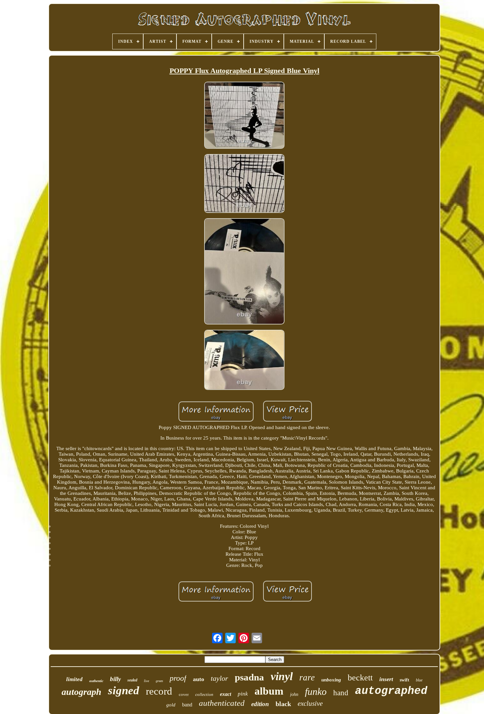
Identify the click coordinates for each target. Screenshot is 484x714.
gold (170, 704)
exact (225, 694)
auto (198, 679)
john (294, 694)
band (187, 704)
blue (419, 680)
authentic (96, 681)
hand (340, 693)
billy (115, 679)
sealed (132, 680)
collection (204, 694)
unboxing (331, 679)
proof (178, 678)
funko (316, 691)
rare (307, 677)
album (269, 691)
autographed (391, 691)
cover (184, 694)
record (159, 691)
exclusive (310, 703)
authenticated (222, 703)
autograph (81, 692)
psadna (249, 677)
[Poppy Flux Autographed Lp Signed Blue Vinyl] (244, 116)
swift (404, 679)
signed (123, 690)
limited (74, 679)
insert (386, 679)
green (159, 681)
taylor (219, 678)
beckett (360, 677)
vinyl (282, 676)
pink (243, 694)
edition (260, 704)
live (146, 681)
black (283, 703)
